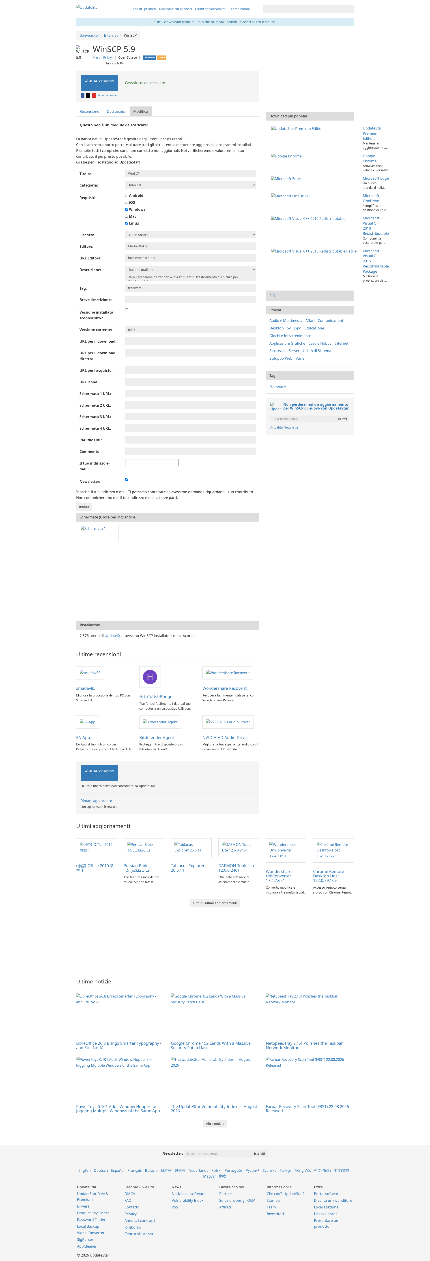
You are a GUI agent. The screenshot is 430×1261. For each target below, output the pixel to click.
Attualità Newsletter (285, 427)
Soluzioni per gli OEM (237, 1200)
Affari (310, 320)
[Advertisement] (167, 585)
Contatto (132, 1207)
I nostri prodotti (144, 9)
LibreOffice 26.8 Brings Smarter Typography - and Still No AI (118, 1045)
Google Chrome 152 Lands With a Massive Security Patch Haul (211, 1045)
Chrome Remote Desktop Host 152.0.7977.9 (328, 876)
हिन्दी (222, 1176)
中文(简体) (322, 1170)
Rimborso (133, 1227)
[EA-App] (87, 721)
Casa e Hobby (319, 343)
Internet (341, 343)
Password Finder (91, 1219)
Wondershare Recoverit (224, 688)
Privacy (131, 1213)
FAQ (128, 1200)
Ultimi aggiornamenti (210, 9)
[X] (88, 95)
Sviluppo (294, 328)
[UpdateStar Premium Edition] (298, 128)
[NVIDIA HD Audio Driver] (228, 721)
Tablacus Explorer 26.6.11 (187, 868)
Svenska (270, 1170)
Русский (253, 1170)
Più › (273, 295)
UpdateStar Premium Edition (372, 133)
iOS (131, 202)
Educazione (314, 328)
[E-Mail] (94, 95)
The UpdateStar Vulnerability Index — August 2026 (214, 1109)
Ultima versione (99, 83)
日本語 (166, 1170)
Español (118, 1170)
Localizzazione (326, 1207)
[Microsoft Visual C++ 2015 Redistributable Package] (315, 250)
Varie (300, 358)
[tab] (89, 111)
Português (234, 1170)
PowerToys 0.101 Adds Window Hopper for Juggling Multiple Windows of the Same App (118, 1109)
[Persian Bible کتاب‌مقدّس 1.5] (144, 847)
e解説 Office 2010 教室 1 (95, 868)
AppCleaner (87, 1246)
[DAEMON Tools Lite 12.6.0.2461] (239, 847)
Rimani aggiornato (96, 800)
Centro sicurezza (139, 1233)
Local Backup (88, 1226)
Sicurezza (277, 350)
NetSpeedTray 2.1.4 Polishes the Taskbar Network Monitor (304, 1045)
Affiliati (225, 1207)
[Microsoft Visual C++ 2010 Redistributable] (309, 218)
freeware (277, 386)
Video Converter (91, 1232)
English (84, 1170)
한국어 (180, 1170)
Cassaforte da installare (144, 82)
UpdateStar (114, 635)
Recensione (89, 111)
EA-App (83, 737)
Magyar (209, 1176)
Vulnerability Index (187, 1200)
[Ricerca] (350, 9)
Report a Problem (108, 95)
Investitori (275, 1213)
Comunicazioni (330, 320)
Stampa (273, 1200)
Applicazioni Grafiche (287, 343)
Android (135, 195)
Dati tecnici (116, 111)
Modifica (140, 111)
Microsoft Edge (376, 178)
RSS (175, 1207)
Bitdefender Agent (156, 737)
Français (135, 1170)
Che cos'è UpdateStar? (286, 1193)
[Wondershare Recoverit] (228, 672)
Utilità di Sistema (317, 350)
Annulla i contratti (140, 1220)
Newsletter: (172, 1153)
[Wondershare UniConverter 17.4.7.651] (286, 850)
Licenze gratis (325, 1213)
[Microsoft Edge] (287, 178)
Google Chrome (369, 158)
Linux (133, 223)
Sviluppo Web (280, 358)
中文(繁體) (342, 1170)
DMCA (130, 1193)
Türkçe (285, 1170)
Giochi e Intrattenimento (290, 335)
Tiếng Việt (302, 1170)
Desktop (276, 328)
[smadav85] (90, 672)
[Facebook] (83, 95)
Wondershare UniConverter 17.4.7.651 (278, 876)
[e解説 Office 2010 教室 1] (96, 847)
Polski (216, 1170)
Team (271, 1207)
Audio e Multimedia (285, 320)
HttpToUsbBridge (155, 696)
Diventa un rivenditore (333, 1200)
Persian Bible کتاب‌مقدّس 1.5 (137, 868)
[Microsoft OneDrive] (290, 195)
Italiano (151, 1170)
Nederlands (198, 1170)
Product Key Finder (93, 1212)
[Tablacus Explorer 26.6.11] (191, 847)
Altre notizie (215, 1123)
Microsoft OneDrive (371, 198)
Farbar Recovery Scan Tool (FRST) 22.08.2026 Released (307, 1109)
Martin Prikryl (103, 57)
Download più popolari (175, 9)
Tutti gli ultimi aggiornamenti (215, 903)
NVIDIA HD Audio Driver (225, 737)
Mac (132, 216)
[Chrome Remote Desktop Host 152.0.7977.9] (333, 850)
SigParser (85, 1239)
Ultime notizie (240, 9)
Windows (136, 209)
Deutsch (101, 1170)
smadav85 (85, 688)
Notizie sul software (189, 1193)
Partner (225, 1193)
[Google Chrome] (287, 155)
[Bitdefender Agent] (160, 721)
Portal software (327, 1193)
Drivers (83, 1206)
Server (294, 350)
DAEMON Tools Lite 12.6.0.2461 (236, 868)
